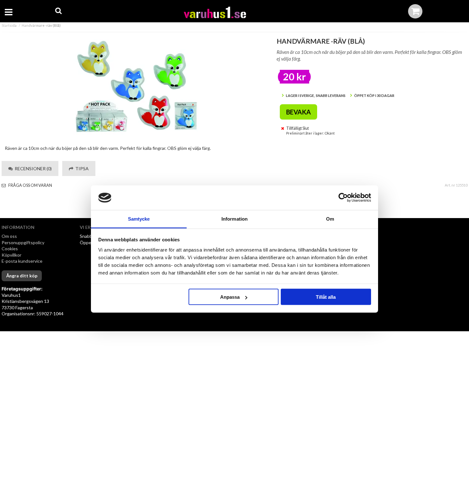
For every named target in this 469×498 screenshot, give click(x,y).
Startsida (9, 25)
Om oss (9, 236)
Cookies (10, 248)
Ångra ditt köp (21, 275)
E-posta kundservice (22, 261)
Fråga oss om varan (30, 185)
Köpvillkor (11, 255)
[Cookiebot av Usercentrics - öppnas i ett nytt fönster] (343, 197)
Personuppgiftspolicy (23, 242)
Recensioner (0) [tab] (32, 168)
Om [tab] (330, 218)
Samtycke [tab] (139, 218)
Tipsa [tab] (81, 168)
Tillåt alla (326, 297)
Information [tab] (234, 218)
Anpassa (230, 297)
